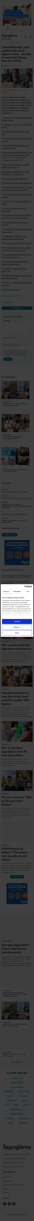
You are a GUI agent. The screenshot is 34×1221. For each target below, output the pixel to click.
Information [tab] (17, 591)
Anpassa (16, 627)
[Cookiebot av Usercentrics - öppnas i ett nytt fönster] (24, 587)
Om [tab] (28, 591)
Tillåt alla (17, 621)
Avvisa (17, 633)
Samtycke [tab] (6, 591)
